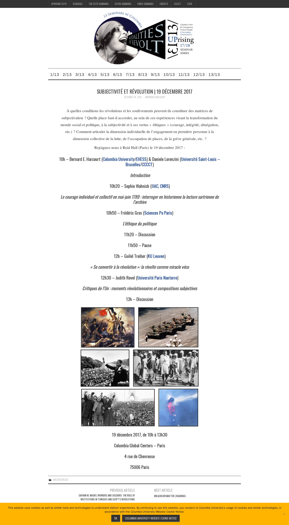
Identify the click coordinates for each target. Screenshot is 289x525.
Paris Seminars (145, 4)
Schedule (78, 4)
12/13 (199, 74)
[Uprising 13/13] (144, 38)
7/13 (130, 74)
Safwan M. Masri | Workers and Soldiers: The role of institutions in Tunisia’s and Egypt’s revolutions (107, 497)
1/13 (54, 74)
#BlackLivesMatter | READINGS (170, 496)
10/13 (169, 74)
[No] (284, 514)
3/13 (79, 74)
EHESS (141, 159)
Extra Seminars (123, 4)
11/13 (184, 74)
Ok (115, 518)
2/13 (67, 74)
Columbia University (119, 159)
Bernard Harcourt (155, 97)
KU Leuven (156, 256)
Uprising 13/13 (59, 4)
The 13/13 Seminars (99, 4)
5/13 (105, 74)
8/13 (142, 74)
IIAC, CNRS (160, 186)
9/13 (155, 74)
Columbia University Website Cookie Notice (151, 518)
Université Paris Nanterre (157, 277)
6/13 (117, 74)
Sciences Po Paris (158, 212)
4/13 (92, 74)
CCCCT (177, 4)
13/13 (214, 74)
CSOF (189, 4)
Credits (164, 4)
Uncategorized (60, 480)
